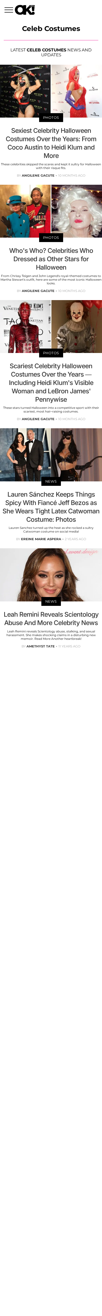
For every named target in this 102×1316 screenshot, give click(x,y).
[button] (9, 10)
